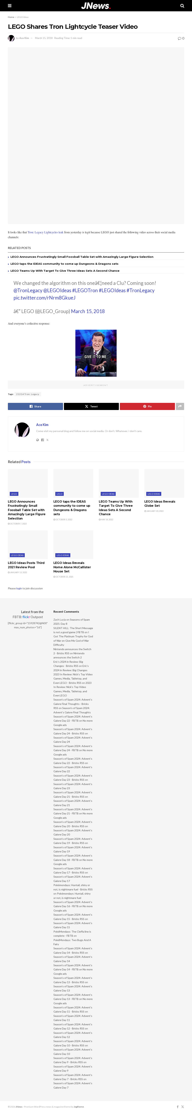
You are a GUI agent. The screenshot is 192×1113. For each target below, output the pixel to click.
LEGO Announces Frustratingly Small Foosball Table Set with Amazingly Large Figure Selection (81, 257)
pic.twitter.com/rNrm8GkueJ (45, 298)
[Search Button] (182, 5)
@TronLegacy (28, 290)
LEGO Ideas (23, 17)
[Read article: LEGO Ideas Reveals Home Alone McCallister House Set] (73, 544)
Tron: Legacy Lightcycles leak (45, 232)
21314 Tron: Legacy (27, 394)
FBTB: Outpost (28, 617)
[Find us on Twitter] (182, 1107)
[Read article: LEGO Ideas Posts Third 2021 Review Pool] (28, 544)
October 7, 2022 (18, 523)
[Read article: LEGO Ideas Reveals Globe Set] (164, 483)
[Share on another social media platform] (180, 406)
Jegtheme (79, 1106)
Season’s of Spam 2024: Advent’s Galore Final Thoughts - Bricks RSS (72, 704)
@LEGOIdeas (57, 290)
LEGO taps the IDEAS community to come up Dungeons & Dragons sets (64, 264)
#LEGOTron (85, 290)
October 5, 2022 (63, 519)
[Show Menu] (9, 5)
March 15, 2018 (44, 38)
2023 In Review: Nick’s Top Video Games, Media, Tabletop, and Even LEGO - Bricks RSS (73, 678)
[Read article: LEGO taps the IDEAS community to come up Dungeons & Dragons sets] (73, 483)
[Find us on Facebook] (177, 1107)
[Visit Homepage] (95, 5)
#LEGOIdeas (112, 290)
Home (11, 17)
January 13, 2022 (18, 572)
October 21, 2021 (64, 576)
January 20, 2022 (155, 511)
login (19, 588)
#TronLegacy (140, 290)
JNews (19, 1106)
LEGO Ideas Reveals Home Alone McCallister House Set (72, 567)
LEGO (14, 494)
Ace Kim (24, 38)
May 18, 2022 (106, 519)
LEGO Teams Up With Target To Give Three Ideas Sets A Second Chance (64, 270)
